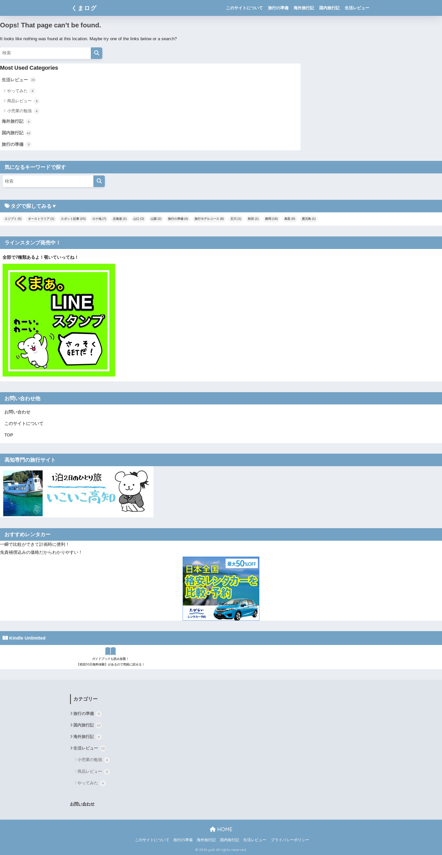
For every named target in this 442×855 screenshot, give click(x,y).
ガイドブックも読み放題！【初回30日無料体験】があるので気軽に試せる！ (110, 661)
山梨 (156, 219)
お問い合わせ (17, 412)
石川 (235, 219)
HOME (224, 829)
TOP (8, 435)
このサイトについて (244, 8)
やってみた (20, 91)
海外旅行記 (304, 8)
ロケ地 (99, 219)
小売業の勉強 (22, 111)
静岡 (271, 219)
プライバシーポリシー (290, 840)
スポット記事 (73, 219)
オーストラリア (41, 219)
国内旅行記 (329, 8)
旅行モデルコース (209, 219)
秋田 (253, 219)
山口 (138, 219)
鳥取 (289, 219)
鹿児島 (309, 219)
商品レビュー (22, 101)
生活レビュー (357, 8)
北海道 (120, 219)
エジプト (13, 219)
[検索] (96, 53)
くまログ (84, 8)
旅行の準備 (278, 8)
